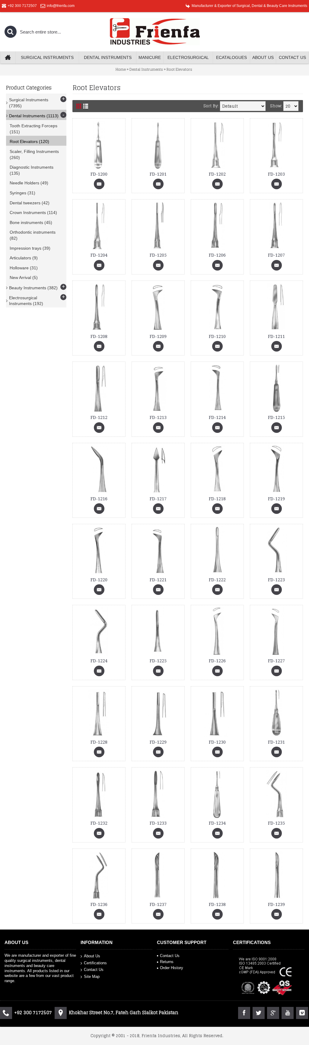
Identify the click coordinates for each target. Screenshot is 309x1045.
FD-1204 (99, 255)
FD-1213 (158, 417)
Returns (167, 961)
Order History (171, 967)
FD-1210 (217, 336)
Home (121, 69)
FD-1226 (217, 660)
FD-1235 (276, 823)
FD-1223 (276, 579)
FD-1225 (158, 660)
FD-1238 (217, 904)
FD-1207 (276, 255)
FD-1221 (158, 579)
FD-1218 (217, 498)
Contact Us (94, 969)
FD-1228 (99, 742)
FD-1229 (158, 742)
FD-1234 (217, 823)
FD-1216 (99, 498)
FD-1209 (158, 336)
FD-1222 (217, 579)
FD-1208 (99, 336)
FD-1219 (276, 498)
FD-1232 (99, 823)
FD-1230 (217, 742)
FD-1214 (217, 417)
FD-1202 (217, 174)
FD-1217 (158, 498)
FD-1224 (99, 660)
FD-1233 (158, 823)
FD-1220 (99, 579)
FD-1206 (217, 255)
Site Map (92, 976)
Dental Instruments (146, 69)
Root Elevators (179, 69)
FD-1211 (276, 336)
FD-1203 (276, 174)
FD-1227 (276, 660)
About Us (92, 956)
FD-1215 (276, 417)
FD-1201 (158, 174)
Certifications (95, 962)
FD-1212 (99, 417)
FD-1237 (158, 904)
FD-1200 (99, 174)
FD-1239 (276, 904)
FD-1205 (158, 255)
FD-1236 (99, 904)
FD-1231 (276, 742)
